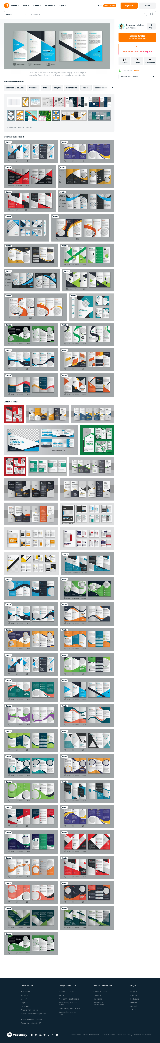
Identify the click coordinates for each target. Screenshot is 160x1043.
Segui (151, 28)
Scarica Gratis (137, 37)
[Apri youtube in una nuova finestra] (57, 1035)
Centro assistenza (101, 991)
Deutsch (133, 1002)
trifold (46, 88)
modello (86, 88)
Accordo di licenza (66, 991)
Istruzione (25, 1006)
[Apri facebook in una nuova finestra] (32, 1035)
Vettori (14, 5)
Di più (61, 5)
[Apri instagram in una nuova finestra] (36, 1035)
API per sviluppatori (29, 1010)
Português (134, 999)
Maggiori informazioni (129, 76)
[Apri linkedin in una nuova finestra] (40, 1035)
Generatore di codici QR (31, 1023)
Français (133, 1006)
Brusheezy (25, 991)
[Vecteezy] (6, 5)
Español (133, 995)
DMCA (61, 995)
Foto (25, 5)
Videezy (24, 999)
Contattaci (97, 995)
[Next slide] (110, 88)
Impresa (24, 1002)
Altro (132, 1010)
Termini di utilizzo (108, 1035)
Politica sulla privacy (124, 1035)
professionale (101, 88)
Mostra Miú (99, 116)
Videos (36, 5)
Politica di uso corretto (142, 1035)
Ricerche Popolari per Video (68, 1013)
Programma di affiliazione (69, 999)
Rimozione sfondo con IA (31, 1019)
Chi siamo (97, 999)
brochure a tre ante (15, 88)
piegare (57, 88)
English (133, 991)
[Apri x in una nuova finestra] (53, 1035)
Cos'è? (136, 70)
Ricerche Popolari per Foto (70, 1008)
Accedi (147, 5)
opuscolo (33, 88)
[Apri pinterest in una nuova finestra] (45, 1035)
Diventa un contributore (98, 1003)
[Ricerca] (145, 14)
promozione (71, 88)
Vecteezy (24, 995)
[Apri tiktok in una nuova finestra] (49, 1035)
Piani (100, 5)
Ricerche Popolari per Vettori (68, 1003)
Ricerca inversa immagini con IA (33, 1014)
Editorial (49, 5)
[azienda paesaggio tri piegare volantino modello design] (41, 440)
